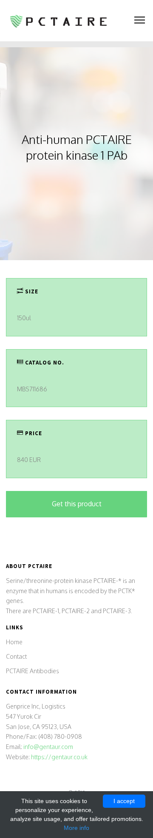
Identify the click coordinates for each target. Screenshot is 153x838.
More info (76, 827)
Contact (16, 656)
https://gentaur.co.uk (59, 757)
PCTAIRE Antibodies (32, 670)
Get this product (77, 503)
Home (14, 642)
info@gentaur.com (48, 746)
